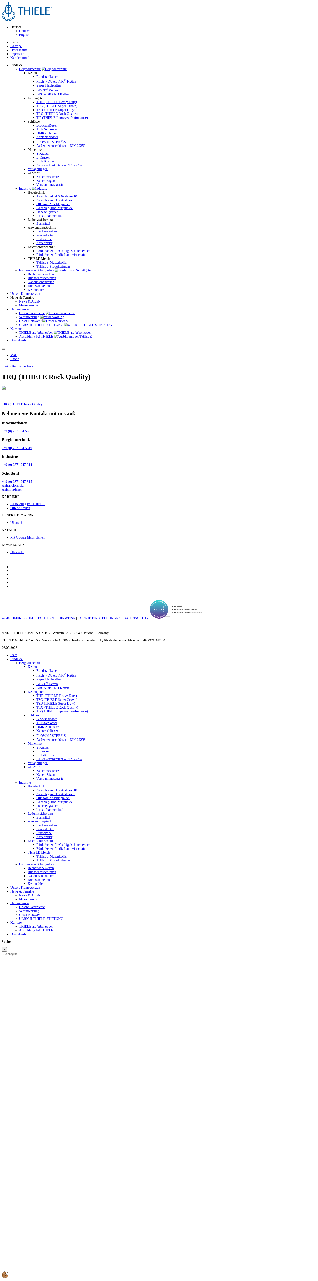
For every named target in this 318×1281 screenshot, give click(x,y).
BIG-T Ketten (47, 90)
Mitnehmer (35, 743)
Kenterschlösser (47, 137)
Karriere (16, 922)
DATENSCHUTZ (136, 618)
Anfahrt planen (12, 489)
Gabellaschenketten (41, 282)
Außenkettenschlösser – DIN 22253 (60, 145)
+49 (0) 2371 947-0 (15, 431)
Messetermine (28, 305)
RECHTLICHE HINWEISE (55, 618)
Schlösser (34, 715)
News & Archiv (30, 301)
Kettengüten (36, 692)
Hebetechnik (36, 786)
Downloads (18, 934)
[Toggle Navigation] (3, 349)
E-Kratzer (43, 157)
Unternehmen (19, 903)
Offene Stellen (20, 508)
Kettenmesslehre (47, 177)
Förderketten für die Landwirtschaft (60, 255)
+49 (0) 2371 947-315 (17, 481)
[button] (5, 1277)
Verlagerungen (38, 169)
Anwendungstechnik (42, 821)
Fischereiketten (46, 231)
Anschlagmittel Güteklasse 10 (56, 196)
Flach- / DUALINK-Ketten (56, 81)
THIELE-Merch (39, 852)
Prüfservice (44, 239)
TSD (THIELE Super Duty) (55, 110)
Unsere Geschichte (32, 313)
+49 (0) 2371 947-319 (17, 448)
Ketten (32, 667)
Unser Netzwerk (30, 321)
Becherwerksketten (41, 274)
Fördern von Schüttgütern (36, 270)
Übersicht (17, 522)
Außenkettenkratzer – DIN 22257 (59, 165)
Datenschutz (18, 50)
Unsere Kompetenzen (25, 887)
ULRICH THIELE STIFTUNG (41, 325)
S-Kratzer (43, 153)
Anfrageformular (13, 485)
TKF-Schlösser (46, 129)
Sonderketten (45, 235)
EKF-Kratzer (45, 161)
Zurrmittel (43, 223)
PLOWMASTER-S (51, 142)
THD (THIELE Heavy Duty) (56, 102)
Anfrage (16, 46)
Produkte (16, 659)
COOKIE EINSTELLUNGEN (99, 618)
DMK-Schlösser (47, 133)
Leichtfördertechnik (41, 841)
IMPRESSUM (23, 618)
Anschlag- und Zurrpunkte (54, 208)
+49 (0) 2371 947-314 (17, 465)
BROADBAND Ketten (52, 94)
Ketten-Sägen (45, 181)
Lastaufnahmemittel (49, 216)
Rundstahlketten (47, 77)
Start (5, 366)
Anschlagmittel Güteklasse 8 (55, 200)
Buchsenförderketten (42, 278)
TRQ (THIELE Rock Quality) (57, 113)
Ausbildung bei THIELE (36, 336)
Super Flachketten (48, 85)
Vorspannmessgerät (49, 184)
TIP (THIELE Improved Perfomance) (62, 117)
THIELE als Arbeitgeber (36, 332)
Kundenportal (19, 57)
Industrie (25, 188)
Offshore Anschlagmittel (53, 204)
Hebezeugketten (47, 212)
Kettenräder (44, 243)
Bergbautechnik (30, 69)
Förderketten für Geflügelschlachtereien (63, 251)
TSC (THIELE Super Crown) (56, 106)
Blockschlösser (46, 125)
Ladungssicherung (40, 813)
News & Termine (22, 891)
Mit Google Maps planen (27, 537)
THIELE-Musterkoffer (51, 262)
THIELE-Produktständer (53, 266)
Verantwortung (29, 317)
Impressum (17, 54)
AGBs (6, 618)
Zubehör (33, 767)
